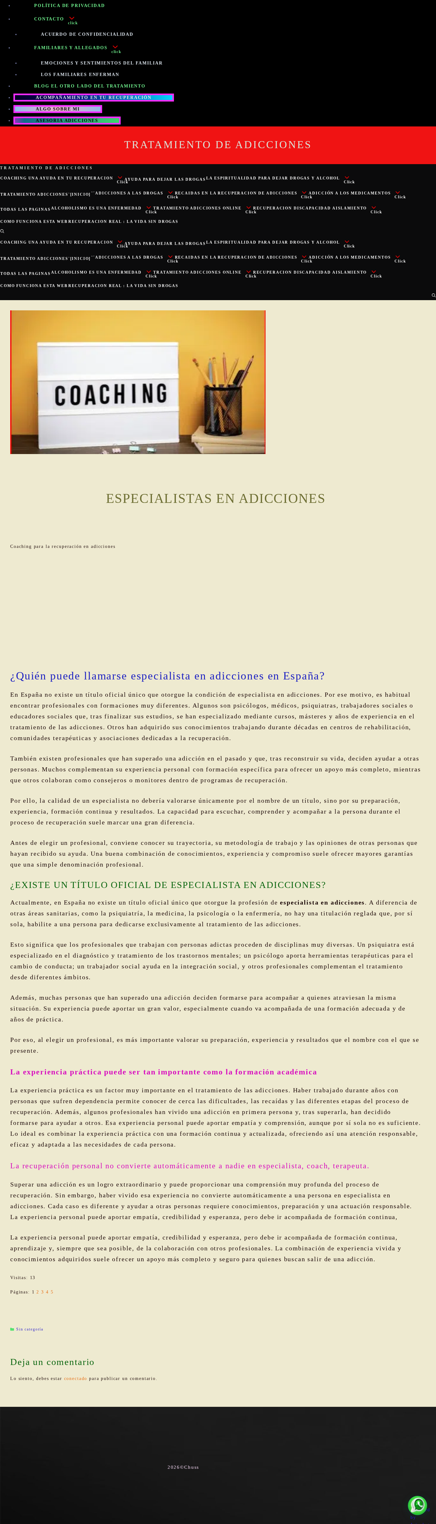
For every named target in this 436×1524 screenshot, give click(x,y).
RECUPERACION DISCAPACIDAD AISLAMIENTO (310, 208)
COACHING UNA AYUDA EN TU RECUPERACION (56, 178)
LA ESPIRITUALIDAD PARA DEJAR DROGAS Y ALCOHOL (273, 178)
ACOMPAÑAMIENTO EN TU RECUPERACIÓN (94, 97)
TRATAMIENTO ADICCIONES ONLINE (197, 208)
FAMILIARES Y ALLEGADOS (71, 47)
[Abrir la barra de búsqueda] (2, 231)
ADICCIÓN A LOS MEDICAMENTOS (350, 193)
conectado (75, 1378)
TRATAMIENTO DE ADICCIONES (218, 144)
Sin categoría (29, 1329)
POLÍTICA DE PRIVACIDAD (69, 5)
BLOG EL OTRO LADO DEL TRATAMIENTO (90, 86)
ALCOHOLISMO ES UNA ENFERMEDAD (96, 208)
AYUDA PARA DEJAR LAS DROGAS (165, 179)
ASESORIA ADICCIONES (67, 120)
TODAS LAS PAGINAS (25, 209)
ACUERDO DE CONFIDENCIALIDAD (87, 34)
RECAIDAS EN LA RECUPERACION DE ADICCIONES (236, 193)
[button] (80, 20)
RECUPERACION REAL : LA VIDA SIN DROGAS (123, 221)
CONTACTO (49, 19)
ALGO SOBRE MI (58, 109)
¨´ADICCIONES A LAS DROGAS (127, 193)
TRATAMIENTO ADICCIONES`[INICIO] (45, 194)
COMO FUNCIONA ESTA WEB (34, 221)
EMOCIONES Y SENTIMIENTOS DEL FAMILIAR (101, 63)
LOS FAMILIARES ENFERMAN (80, 74)
